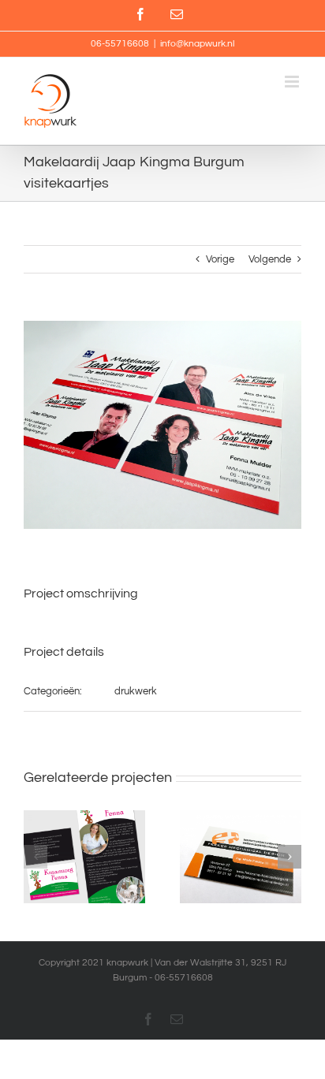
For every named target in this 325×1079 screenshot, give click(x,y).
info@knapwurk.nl (197, 44)
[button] (35, 857)
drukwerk (135, 691)
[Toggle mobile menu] (293, 81)
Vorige (220, 259)
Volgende (269, 259)
